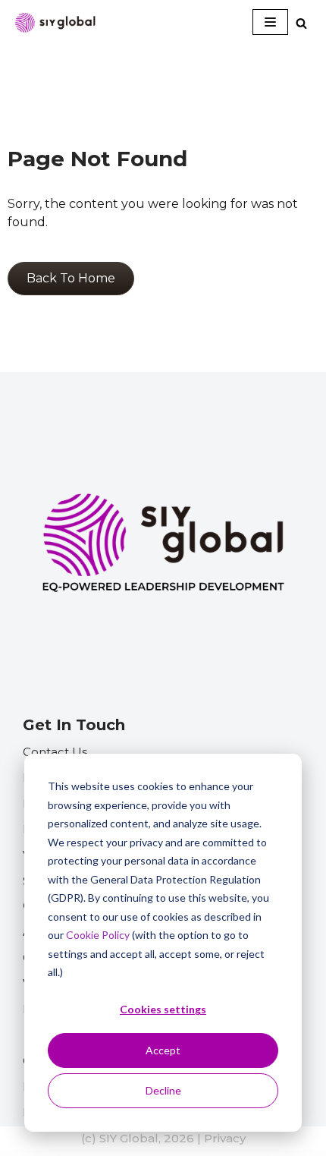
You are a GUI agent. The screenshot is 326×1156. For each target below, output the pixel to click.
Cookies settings (163, 1009)
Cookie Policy (98, 934)
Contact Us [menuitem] (55, 752)
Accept (163, 1050)
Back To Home (71, 278)
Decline (163, 1090)
